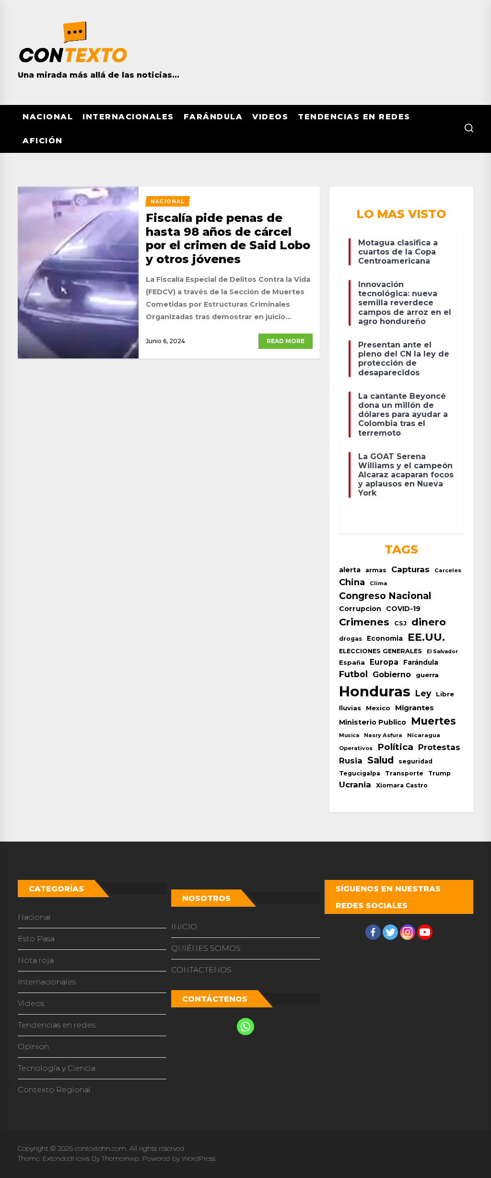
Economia (385, 638)
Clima (378, 583)
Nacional (48, 116)
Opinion (33, 1046)
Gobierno (392, 674)
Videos (270, 116)
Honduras (374, 691)
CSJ (400, 623)
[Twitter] (390, 932)
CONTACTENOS (201, 969)
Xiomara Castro (402, 785)
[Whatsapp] (245, 1026)
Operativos (356, 748)
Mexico (378, 708)
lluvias (350, 708)
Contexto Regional (54, 1089)
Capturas (410, 569)
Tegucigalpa (359, 773)
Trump (439, 773)
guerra (427, 675)
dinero (428, 622)
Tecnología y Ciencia (56, 1068)
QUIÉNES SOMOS (206, 948)
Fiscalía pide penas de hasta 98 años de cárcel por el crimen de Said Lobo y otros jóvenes (228, 238)
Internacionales (128, 116)
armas (375, 570)
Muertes (433, 721)
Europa (384, 662)
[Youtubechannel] (425, 932)
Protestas (439, 747)
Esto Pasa (36, 938)
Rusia (350, 760)
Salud (380, 760)
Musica (349, 735)
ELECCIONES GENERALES (380, 651)
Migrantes (414, 707)
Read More (285, 341)
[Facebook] (373, 932)
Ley (423, 693)
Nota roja (36, 960)
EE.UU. (426, 637)
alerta (350, 570)
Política (395, 746)
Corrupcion (360, 608)
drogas (350, 638)
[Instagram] (407, 932)
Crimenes (364, 622)
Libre (445, 694)
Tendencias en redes (354, 116)
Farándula (213, 116)
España (352, 662)
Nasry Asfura (383, 735)
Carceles (447, 570)
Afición (43, 140)
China (352, 582)
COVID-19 (403, 608)
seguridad (415, 761)
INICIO (184, 926)
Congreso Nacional (385, 595)
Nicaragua (423, 735)
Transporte (404, 773)
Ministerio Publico (372, 722)
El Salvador (442, 651)
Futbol (353, 674)
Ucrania (355, 784)
